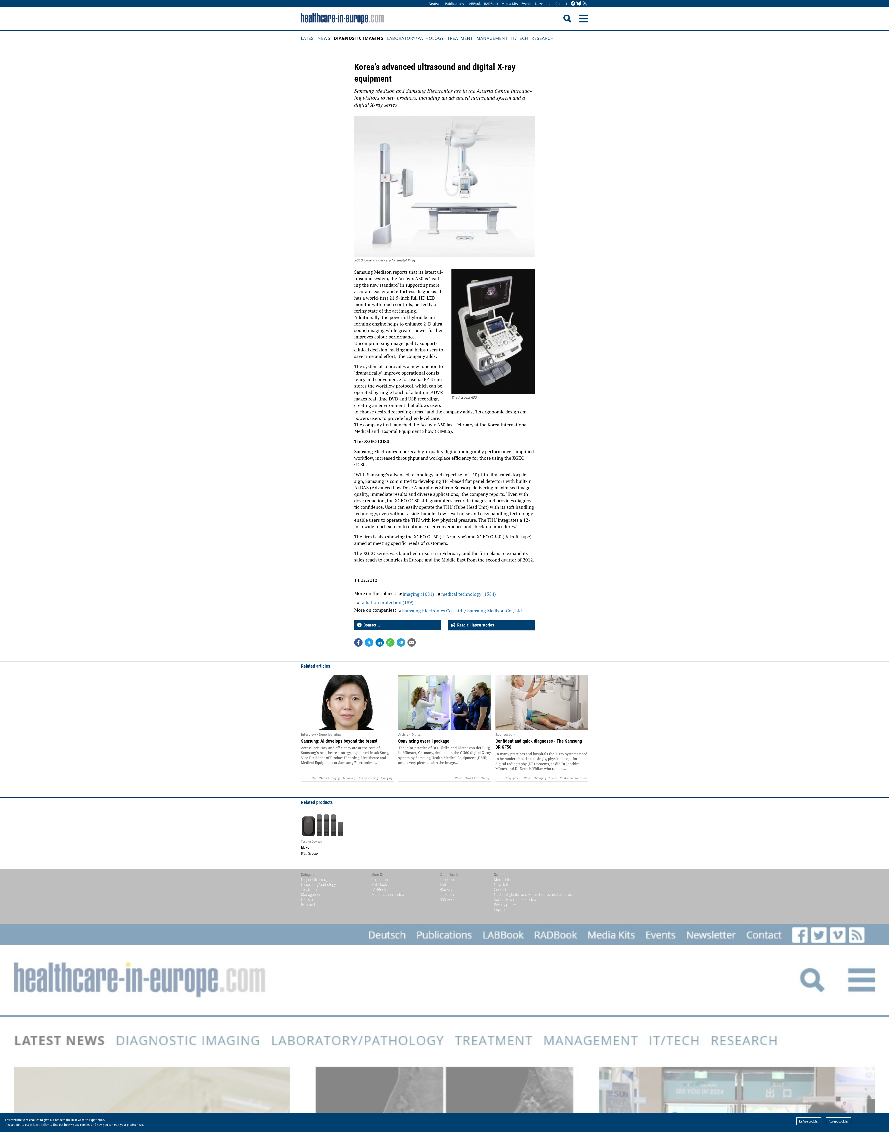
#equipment (513, 778)
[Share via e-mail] (411, 642)
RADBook (491, 3)
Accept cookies (839, 1121)
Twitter (445, 884)
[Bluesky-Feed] (578, 4)
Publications (454, 3)
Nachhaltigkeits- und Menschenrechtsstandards (533, 894)
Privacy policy (505, 904)
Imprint (500, 909)
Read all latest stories (474, 625)
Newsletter (543, 3)
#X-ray (485, 778)
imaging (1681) (418, 594)
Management (492, 38)
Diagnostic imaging (359, 38)
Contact (561, 3)
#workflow (472, 778)
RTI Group (309, 853)
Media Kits (509, 3)
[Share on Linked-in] (380, 642)
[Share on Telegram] (401, 642)
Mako (305, 847)
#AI (314, 778)
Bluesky (446, 889)
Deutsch (435, 3)
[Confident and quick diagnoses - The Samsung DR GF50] (541, 702)
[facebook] (573, 4)
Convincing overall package (423, 741)
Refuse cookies (809, 1121)
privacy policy (39, 1125)
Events (526, 3)
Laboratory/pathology (415, 38)
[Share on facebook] (358, 642)
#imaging (386, 778)
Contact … (371, 625)
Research (543, 38)
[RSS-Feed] (584, 4)
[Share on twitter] (369, 642)
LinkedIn (447, 894)
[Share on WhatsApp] (390, 642)
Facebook (448, 879)
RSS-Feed (448, 899)
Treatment (460, 38)
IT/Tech (519, 38)
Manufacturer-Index (387, 894)
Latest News (315, 38)
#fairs (459, 778)
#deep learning (368, 778)
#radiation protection (573, 778)
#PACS (553, 778)
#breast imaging (329, 778)
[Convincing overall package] (444, 702)
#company (349, 778)
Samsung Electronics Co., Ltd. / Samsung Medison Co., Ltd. (462, 611)
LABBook (474, 3)
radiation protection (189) (386, 602)
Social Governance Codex (515, 899)
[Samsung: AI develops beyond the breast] (347, 702)
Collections (380, 879)
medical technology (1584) (468, 594)
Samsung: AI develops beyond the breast (339, 741)
